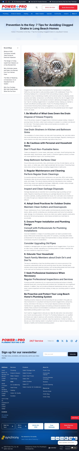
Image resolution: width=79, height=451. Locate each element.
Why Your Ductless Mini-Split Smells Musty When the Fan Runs (11, 89)
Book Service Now (68, 7)
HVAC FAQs (46, 397)
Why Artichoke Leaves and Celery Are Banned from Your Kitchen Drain (11, 71)
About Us (45, 367)
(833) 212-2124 (50, 7)
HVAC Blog (46, 394)
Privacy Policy (61, 447)
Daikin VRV (26, 378)
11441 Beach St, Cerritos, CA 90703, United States (5, 375)
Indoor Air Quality (15, 393)
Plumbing (13, 370)
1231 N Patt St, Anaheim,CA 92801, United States (5, 403)
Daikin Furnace (27, 373)
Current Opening (48, 384)
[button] (74, 14)
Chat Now (75, 417)
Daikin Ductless (27, 381)
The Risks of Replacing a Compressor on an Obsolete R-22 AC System (10, 81)
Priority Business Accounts (48, 378)
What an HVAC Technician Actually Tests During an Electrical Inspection (10, 54)
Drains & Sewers (15, 373)
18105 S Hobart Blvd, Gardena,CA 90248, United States (5, 389)
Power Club (46, 370)
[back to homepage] (14, 7)
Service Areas (47, 391)
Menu (73, 13)
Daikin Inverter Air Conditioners (32, 387)
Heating (12, 390)
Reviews (45, 382)
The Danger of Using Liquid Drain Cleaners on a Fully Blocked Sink (11, 63)
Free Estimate (52, 426)
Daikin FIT (26, 384)
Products (25, 367)
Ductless (12, 396)
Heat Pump (13, 378)
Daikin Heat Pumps (28, 376)
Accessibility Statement (68, 447)
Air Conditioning (15, 384)
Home (13, 32)
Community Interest (46, 373)
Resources (46, 388)
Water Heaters (14, 376)
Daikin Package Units (29, 370)
